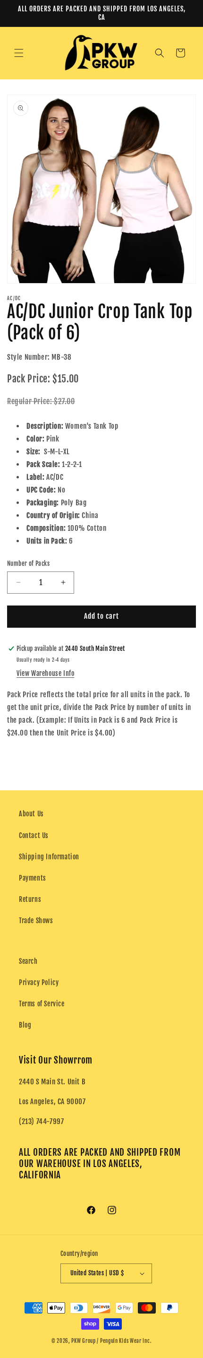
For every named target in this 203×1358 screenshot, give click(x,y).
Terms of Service (42, 1004)
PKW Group (83, 1341)
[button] (18, 53)
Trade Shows (36, 921)
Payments (32, 878)
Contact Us (34, 835)
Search (28, 961)
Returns (30, 899)
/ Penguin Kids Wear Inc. (124, 1341)
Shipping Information (49, 857)
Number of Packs (28, 563)
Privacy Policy (39, 982)
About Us (31, 814)
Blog (25, 1025)
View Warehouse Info (45, 673)
